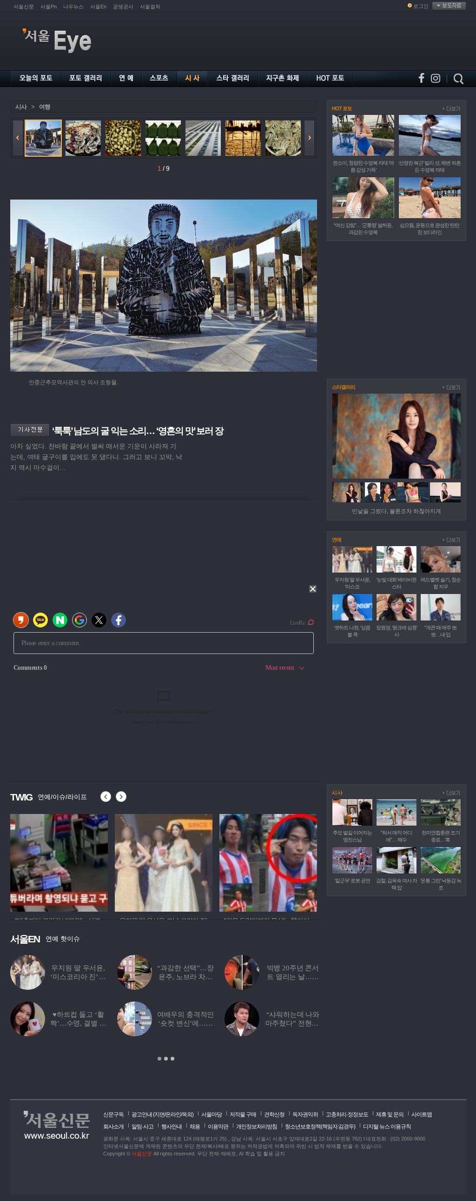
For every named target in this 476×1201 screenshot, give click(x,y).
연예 (336, 539)
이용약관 (218, 1126)
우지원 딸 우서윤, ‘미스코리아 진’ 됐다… (78, 976)
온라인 (173, 1114)
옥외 (187, 1114)
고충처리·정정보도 (347, 1114)
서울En (98, 6)
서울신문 (23, 6)
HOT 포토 (342, 108)
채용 (195, 1126)
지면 (159, 1114)
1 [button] (159, 1059)
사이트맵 (421, 1114)
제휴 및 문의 (389, 1114)
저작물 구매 (243, 1114)
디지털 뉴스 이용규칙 (387, 1126)
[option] (59, 861)
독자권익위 (305, 1114)
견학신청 (274, 1114)
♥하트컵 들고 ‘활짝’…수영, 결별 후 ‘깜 (78, 1023)
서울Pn (48, 6)
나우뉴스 (73, 6)
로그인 (421, 6)
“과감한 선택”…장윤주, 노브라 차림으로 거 (185, 976)
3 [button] (172, 1059)
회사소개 (113, 1126)
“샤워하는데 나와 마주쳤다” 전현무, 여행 (293, 1023)
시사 (20, 106)
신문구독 (113, 1114)
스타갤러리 (343, 387)
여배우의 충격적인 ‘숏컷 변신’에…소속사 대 (185, 1023)
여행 (44, 106)
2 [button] (166, 1059)
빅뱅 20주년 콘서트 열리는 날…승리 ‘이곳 (293, 976)
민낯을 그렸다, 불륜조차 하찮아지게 (396, 511)
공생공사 (123, 6)
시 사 (337, 792)
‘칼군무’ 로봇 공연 (352, 880)
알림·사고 (142, 1126)
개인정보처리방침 (256, 1126)
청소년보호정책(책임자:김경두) (320, 1126)
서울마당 (211, 1114)
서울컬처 (150, 6)
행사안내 (171, 1126)
